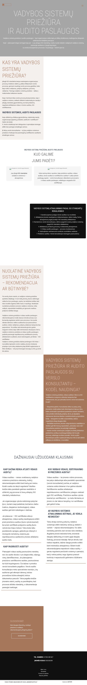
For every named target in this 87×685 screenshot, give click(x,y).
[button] (21, 636)
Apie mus (43, 669)
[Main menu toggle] (82, 5)
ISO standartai (22, 173)
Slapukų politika (43, 675)
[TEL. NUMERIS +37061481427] (43, 657)
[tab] (21, 505)
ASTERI (70, 682)
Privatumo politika (43, 673)
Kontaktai (43, 671)
